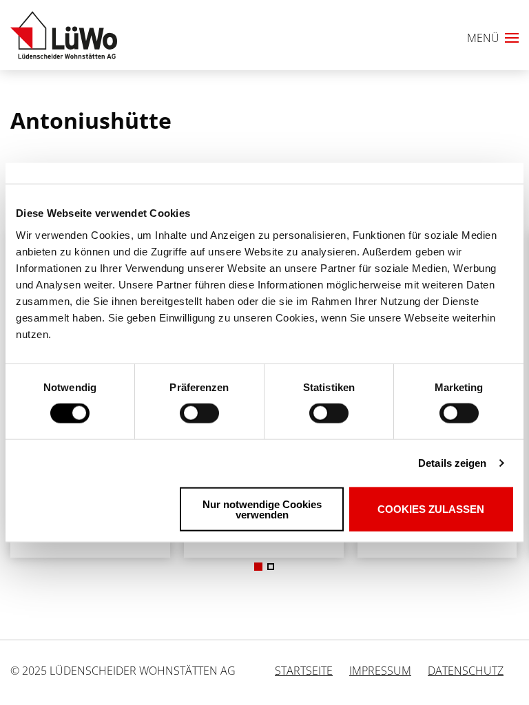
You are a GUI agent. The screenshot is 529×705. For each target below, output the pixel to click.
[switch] (175, 413)
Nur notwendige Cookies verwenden (262, 509)
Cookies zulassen (430, 509)
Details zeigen (452, 463)
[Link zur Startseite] (63, 35)
